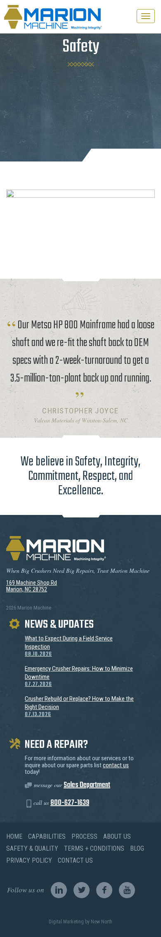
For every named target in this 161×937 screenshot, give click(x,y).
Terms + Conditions (94, 848)
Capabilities (47, 836)
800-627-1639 (69, 803)
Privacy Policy (29, 860)
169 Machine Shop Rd (31, 582)
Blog (137, 848)
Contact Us (75, 860)
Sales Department (87, 785)
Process (84, 836)
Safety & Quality (32, 848)
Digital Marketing (66, 922)
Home (14, 836)
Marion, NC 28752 (26, 589)
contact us (116, 765)
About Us (117, 836)
